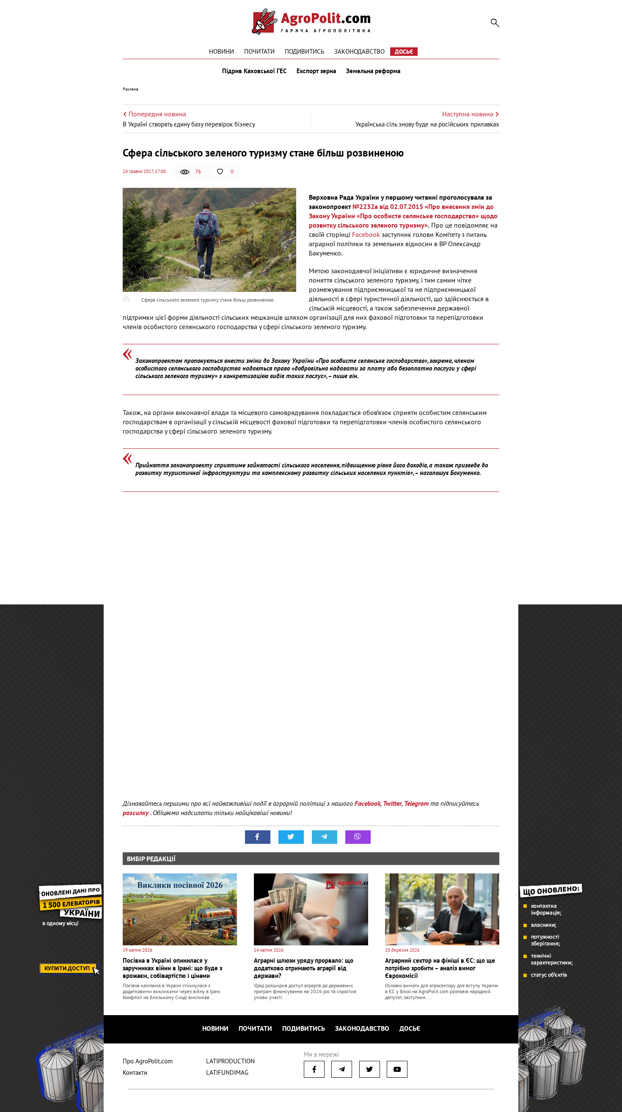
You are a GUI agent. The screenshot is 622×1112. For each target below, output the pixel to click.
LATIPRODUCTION (230, 1061)
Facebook (366, 234)
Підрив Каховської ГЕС (254, 71)
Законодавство (359, 51)
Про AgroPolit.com (148, 1061)
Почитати (259, 51)
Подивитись (304, 51)
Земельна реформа (373, 71)
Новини (221, 51)
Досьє (404, 51)
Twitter (392, 803)
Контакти (135, 1072)
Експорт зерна (316, 71)
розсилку (136, 812)
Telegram (416, 803)
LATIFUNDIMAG (227, 1072)
